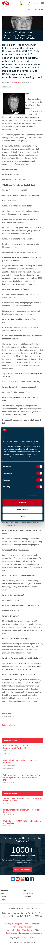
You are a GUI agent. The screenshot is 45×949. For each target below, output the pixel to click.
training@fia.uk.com (20, 924)
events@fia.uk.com (34, 933)
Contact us (26, 897)
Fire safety (7, 86)
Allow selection (22, 509)
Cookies (4, 897)
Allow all (22, 502)
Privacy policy (27, 894)
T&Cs (3, 894)
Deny (22, 517)
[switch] (39, 473)
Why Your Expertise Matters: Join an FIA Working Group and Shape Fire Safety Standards (21, 777)
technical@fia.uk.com (23, 930)
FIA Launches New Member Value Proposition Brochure (21, 810)
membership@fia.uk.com (22, 927)
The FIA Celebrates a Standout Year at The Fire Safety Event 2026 (22, 799)
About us (4, 890)
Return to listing (8, 725)
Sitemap (4, 900)
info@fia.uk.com (28, 937)
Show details (33, 495)
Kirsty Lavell (16, 82)
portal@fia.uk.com (11, 933)
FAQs (24, 890)
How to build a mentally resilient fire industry (20, 761)
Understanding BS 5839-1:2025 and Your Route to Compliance (22, 822)
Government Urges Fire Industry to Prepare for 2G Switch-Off (19, 746)
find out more (22, 869)
